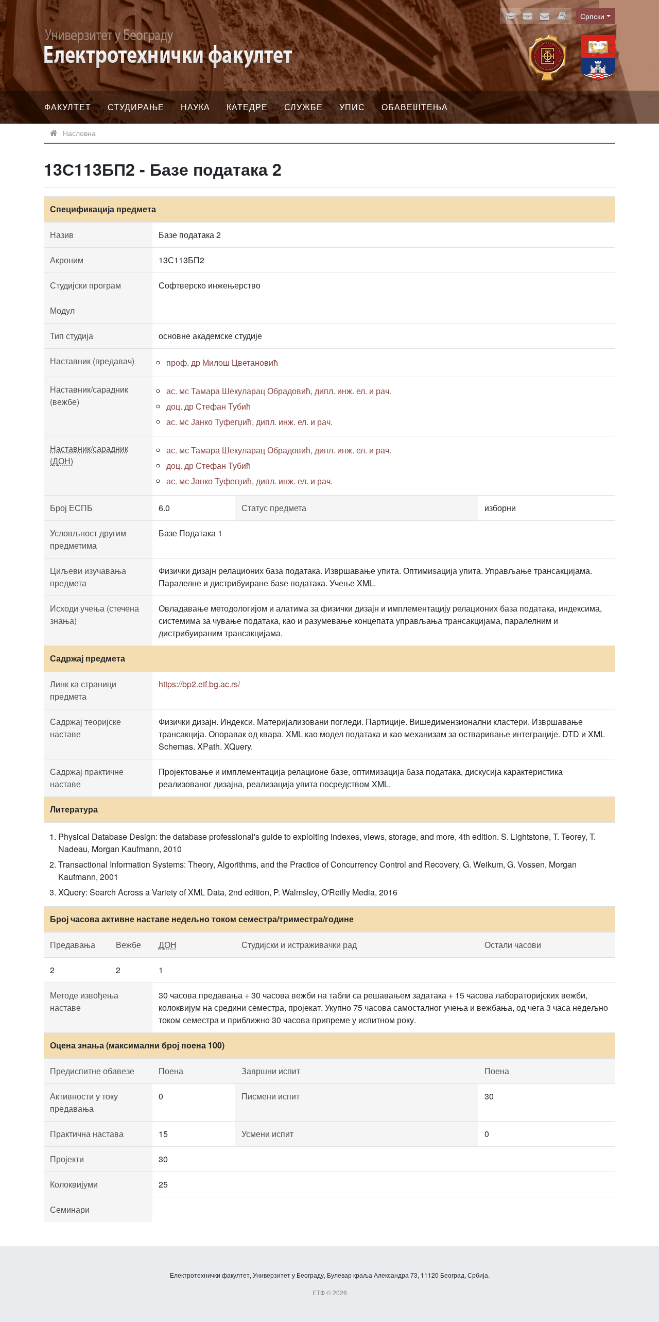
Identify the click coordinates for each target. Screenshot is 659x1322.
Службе (303, 107)
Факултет (67, 107)
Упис (352, 107)
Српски (592, 16)
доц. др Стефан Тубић (208, 406)
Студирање (136, 107)
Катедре (247, 107)
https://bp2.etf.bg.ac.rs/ (199, 684)
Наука (195, 107)
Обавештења (414, 107)
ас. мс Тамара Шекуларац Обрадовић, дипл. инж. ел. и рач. (278, 391)
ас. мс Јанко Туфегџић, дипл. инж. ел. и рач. (249, 422)
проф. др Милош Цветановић (222, 362)
